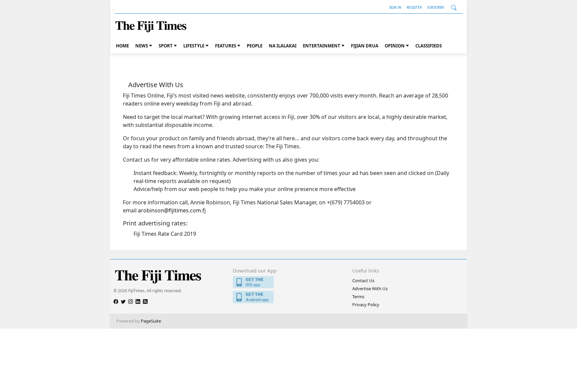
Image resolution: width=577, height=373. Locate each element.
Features (225, 46)
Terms (358, 297)
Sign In (395, 7)
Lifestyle (193, 46)
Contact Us (363, 280)
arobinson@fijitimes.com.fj (172, 210)
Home (122, 46)
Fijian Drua (364, 46)
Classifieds (428, 46)
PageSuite (151, 321)
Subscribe (435, 7)
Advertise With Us (370, 289)
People (254, 46)
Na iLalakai (283, 46)
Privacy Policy (365, 305)
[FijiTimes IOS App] (288, 282)
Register (414, 7)
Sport (166, 46)
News (141, 46)
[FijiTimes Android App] (288, 297)
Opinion (395, 46)
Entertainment (321, 46)
